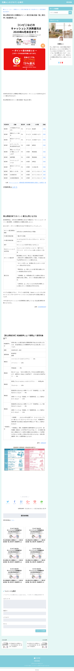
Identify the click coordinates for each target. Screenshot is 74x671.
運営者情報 (69, 2)
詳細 (44, 129)
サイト (5, 624)
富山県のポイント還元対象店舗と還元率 (35, 508)
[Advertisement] (24, 83)
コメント (6, 598)
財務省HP (43, 443)
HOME (38, 658)
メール (6, 617)
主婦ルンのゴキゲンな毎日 (12, 2)
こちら (12, 520)
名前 (5, 610)
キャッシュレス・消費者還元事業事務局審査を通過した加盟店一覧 (27, 182)
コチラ (14, 187)
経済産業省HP (42, 307)
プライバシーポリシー (37, 663)
